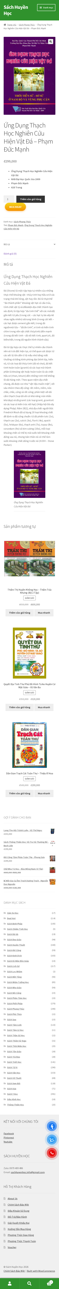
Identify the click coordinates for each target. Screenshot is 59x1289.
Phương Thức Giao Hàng (21, 1235)
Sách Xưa (11, 1088)
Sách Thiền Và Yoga (16, 1040)
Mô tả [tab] (7, 244)
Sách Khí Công (14, 950)
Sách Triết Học (14, 1062)
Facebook (9, 1133)
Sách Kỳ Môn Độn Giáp (18, 961)
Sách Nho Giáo (14, 987)
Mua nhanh (44, 612)
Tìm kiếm (29, 1283)
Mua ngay (15, 206)
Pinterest (9, 1137)
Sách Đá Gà (12, 934)
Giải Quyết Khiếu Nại (18, 1222)
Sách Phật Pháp (14, 1003)
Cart (45, 1281)
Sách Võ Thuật (14, 1078)
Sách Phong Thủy (27, 24)
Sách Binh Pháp (14, 923)
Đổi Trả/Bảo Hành (17, 1216)
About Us (12, 1198)
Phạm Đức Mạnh (15, 225)
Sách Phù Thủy (14, 1014)
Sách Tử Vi (12, 1067)
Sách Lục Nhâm (14, 971)
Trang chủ (11, 24)
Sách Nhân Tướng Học (18, 982)
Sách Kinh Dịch (14, 955)
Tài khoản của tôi (10, 1283)
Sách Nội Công (14, 993)
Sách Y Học (12, 1094)
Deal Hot (11, 918)
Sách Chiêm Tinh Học (17, 929)
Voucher (12, 1247)
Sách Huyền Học (16, 10)
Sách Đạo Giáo (14, 939)
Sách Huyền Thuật (16, 944)
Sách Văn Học (13, 1072)
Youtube (8, 1141)
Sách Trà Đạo (13, 1056)
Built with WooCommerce (41, 1270)
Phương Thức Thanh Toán (22, 1241)
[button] (50, 41)
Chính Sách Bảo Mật (18, 1204)
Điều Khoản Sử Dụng (18, 1210)
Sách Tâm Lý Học (15, 1030)
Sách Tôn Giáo (14, 1051)
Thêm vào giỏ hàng (30, 199)
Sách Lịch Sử (13, 966)
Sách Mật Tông (14, 976)
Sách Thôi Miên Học (16, 1046)
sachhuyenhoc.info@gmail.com (28, 1172)
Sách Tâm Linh (14, 1024)
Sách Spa (11, 1019)
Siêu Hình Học (14, 1099)
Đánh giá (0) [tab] (10, 253)
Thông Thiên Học (15, 1104)
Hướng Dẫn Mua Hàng (19, 1229)
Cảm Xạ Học (12, 913)
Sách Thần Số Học (16, 1035)
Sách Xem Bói (13, 1083)
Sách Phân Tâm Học (17, 998)
